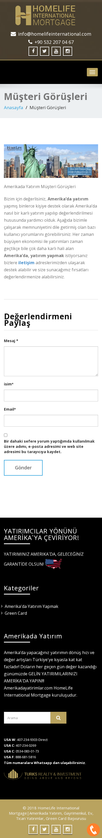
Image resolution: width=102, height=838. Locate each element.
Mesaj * (11, 340)
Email (10, 409)
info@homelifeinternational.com (54, 34)
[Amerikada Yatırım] (51, 15)
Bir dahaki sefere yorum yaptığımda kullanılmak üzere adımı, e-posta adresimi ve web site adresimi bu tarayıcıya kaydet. (49, 446)
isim (8, 383)
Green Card (16, 613)
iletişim (26, 263)
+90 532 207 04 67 (54, 42)
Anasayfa (13, 107)
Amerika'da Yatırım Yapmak (31, 606)
